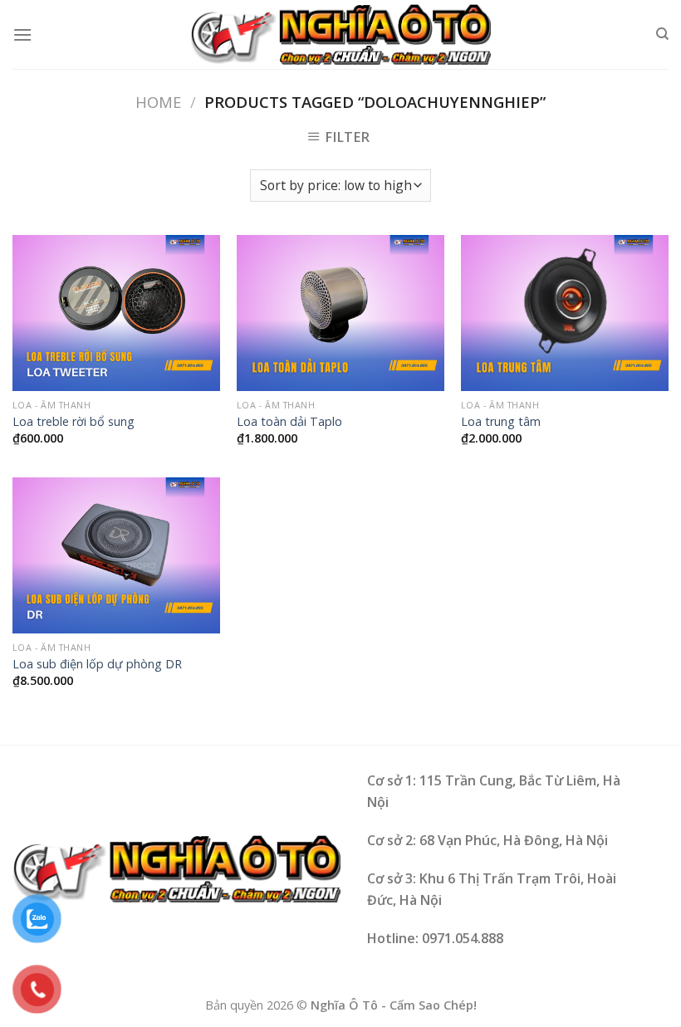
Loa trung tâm (501, 421)
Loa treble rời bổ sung (73, 421)
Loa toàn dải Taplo (289, 421)
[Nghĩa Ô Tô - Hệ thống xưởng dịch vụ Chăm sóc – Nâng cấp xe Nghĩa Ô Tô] (340, 35)
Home (158, 101)
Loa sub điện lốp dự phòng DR (97, 664)
